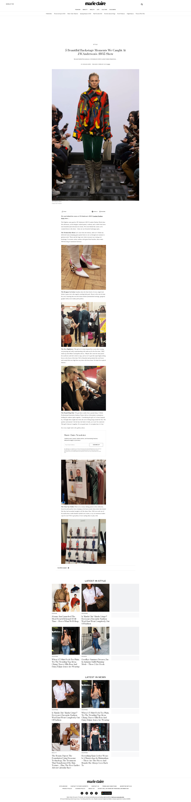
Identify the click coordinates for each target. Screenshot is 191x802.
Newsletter (103, 211)
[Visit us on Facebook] (91, 793)
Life (98, 9)
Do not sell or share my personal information (113, 788)
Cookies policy (80, 788)
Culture (104, 9)
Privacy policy (67, 788)
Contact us (95, 786)
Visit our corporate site (117, 797)
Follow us (95, 211)
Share (65, 211)
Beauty (85, 9)
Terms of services (81, 448)
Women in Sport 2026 (59, 13)
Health (92, 9)
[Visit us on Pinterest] (96, 793)
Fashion (77, 9)
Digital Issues (130, 13)
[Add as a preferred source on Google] (116, 793)
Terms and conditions (109, 786)
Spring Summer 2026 (85, 13)
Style (95, 44)
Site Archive (63, 786)
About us (91, 788)
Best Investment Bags (109, 13)
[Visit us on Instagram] (86, 793)
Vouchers (112, 9)
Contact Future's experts (79, 786)
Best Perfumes (121, 13)
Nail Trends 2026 (97, 13)
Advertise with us (126, 786)
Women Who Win (140, 13)
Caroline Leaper (86, 64)
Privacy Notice (67, 450)
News (108, 64)
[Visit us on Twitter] (82, 793)
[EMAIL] (68, 568)
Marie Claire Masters (72, 13)
